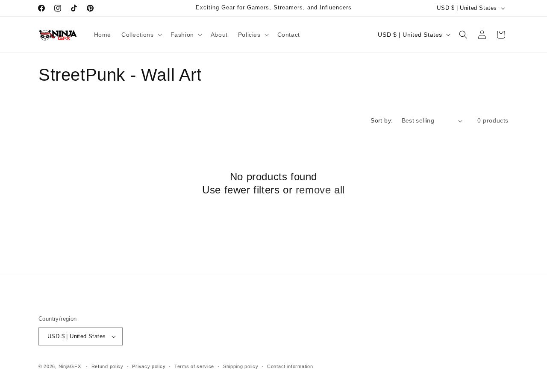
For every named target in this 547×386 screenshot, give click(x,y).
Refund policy (107, 366)
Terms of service (194, 366)
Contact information (290, 366)
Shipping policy (241, 366)
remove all (320, 190)
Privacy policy (148, 366)
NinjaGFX (70, 366)
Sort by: (382, 120)
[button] (140, 35)
